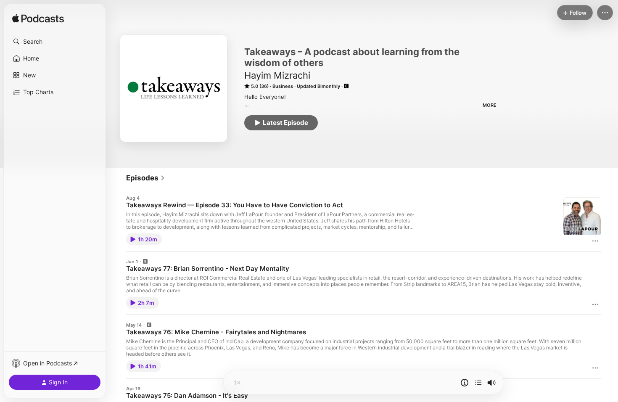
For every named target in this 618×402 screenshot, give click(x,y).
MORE (490, 105)
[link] (145, 177)
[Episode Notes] (465, 383)
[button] (54, 41)
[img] (38, 19)
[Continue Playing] (478, 383)
